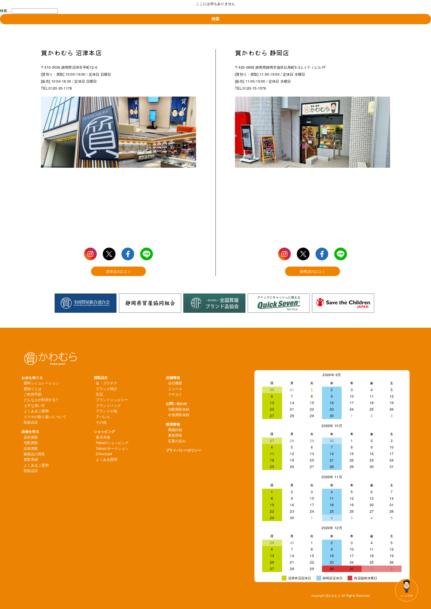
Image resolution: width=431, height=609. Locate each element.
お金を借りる (32, 377)
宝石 (99, 394)
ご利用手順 (32, 394)
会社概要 (175, 382)
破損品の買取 (34, 453)
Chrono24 (104, 453)
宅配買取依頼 (179, 409)
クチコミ (175, 394)
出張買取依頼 (179, 414)
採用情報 (173, 424)
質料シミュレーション (41, 382)
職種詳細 (175, 429)
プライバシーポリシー (184, 450)
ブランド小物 (106, 410)
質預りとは (32, 388)
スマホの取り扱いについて (45, 416)
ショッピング (104, 431)
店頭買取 (31, 437)
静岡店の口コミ (312, 271)
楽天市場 (103, 437)
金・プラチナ (106, 382)
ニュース (175, 388)
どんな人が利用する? (41, 399)
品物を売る (30, 431)
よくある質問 (106, 459)
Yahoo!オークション (112, 448)
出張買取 (31, 448)
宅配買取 (31, 442)
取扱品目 (31, 422)
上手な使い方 (34, 405)
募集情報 (175, 435)
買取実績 (31, 459)
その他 (101, 422)
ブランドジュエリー (112, 399)
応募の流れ (177, 440)
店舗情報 (173, 377)
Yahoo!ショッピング (112, 442)
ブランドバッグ (108, 405)
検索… (5, 10)
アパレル (103, 416)
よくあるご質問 (36, 410)
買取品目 (101, 377)
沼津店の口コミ (118, 271)
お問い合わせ (176, 403)
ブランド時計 (106, 388)
